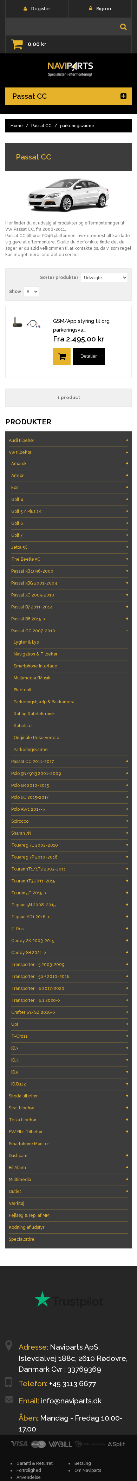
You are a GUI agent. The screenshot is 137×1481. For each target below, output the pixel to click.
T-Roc (69, 928)
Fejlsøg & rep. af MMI (30, 1215)
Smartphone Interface (35, 666)
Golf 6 (69, 523)
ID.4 (69, 1060)
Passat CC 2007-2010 (69, 630)
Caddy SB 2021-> (69, 952)
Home (17, 125)
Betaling (82, 1463)
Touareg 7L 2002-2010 (69, 845)
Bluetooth (23, 689)
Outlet (68, 1191)
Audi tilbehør (68, 440)
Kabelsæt (23, 725)
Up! (69, 1024)
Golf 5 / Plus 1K (69, 511)
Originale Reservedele (36, 737)
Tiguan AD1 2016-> (69, 916)
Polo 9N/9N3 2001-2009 (69, 773)
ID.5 (69, 1072)
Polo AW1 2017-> (69, 809)
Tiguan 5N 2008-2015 (69, 904)
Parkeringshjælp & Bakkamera (44, 701)
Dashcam (68, 1155)
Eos (69, 487)
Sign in (103, 8)
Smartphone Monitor (29, 1143)
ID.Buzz (69, 1084)
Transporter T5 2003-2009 (69, 964)
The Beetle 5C (69, 559)
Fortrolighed (29, 1470)
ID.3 (69, 1048)
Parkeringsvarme (31, 749)
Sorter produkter (59, 277)
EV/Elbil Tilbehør (68, 1131)
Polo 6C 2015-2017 (69, 797)
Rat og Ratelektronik (34, 713)
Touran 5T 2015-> (69, 892)
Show (15, 291)
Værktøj (16, 1203)
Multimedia (68, 1179)
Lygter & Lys (26, 642)
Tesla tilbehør (68, 1119)
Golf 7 (69, 535)
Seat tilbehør (68, 1107)
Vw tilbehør (68, 452)
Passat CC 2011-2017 (69, 761)
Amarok (69, 463)
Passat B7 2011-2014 (69, 607)
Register (40, 8)
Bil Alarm (68, 1167)
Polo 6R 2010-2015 (69, 785)
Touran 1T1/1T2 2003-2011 (69, 869)
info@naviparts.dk (71, 1400)
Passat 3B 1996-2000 (69, 571)
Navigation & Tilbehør (35, 654)
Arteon (69, 475)
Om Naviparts (87, 1470)
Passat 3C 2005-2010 (69, 595)
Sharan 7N (69, 833)
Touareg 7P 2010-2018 (69, 857)
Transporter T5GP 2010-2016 (69, 976)
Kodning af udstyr (26, 1227)
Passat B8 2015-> (69, 618)
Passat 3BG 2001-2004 (69, 583)
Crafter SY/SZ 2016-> (69, 1012)
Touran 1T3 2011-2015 (69, 880)
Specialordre (21, 1239)
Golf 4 (69, 499)
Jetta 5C (69, 547)
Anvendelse (29, 1477)
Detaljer (88, 356)
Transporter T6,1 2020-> (69, 1000)
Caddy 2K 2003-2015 (69, 940)
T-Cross (69, 1036)
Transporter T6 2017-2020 (69, 988)
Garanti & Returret (35, 1463)
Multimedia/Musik (32, 678)
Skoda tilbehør (68, 1095)
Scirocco (69, 821)
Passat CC (41, 125)
